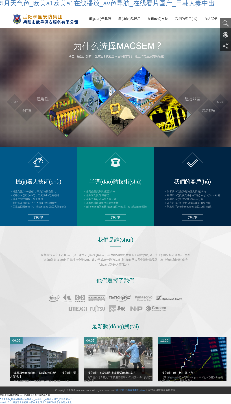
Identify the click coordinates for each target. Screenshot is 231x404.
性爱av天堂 (34, 402)
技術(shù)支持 (158, 19)
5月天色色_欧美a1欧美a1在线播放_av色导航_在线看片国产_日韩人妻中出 (36, 399)
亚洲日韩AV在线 (48, 402)
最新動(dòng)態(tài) (115, 326)
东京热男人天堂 (64, 402)
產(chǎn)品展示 (129, 19)
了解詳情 (38, 217)
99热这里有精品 (20, 402)
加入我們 (210, 19)
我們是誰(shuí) (115, 240)
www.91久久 (6, 402)
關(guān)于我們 (100, 19)
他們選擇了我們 (115, 280)
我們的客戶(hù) (186, 19)
